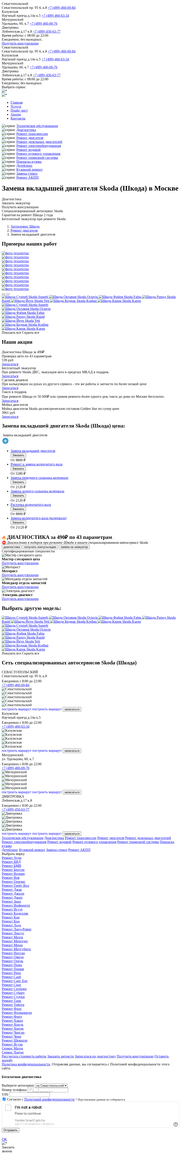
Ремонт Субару (13, 993)
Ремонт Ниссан (13, 953)
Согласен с (41, 1099)
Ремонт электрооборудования (38, 146)
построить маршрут (16, 709)
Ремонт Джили (13, 893)
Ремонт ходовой (28, 150)
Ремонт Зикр (11, 901)
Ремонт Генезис (13, 881)
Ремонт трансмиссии (32, 134)
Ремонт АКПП (27, 177)
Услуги (16, 106)
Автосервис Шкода (25, 226)
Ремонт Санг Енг (15, 981)
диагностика (12, 547)
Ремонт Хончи (13, 1028)
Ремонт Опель (12, 961)
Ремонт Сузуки (13, 997)
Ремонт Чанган (13, 1032)
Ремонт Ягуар (12, 1044)
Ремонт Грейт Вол (15, 885)
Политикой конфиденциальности (49, 1099)
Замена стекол (27, 173)
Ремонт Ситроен (14, 989)
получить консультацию (40, 547)
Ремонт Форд (12, 1016)
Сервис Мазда (12, 1048)
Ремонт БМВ (11, 866)
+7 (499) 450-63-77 (46, 31)
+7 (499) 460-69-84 (61, 7)
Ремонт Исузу (12, 909)
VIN (5, 1094)
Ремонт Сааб (11, 977)
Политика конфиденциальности (26, 1064)
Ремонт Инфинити (16, 905)
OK (4, 1139)
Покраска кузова (28, 161)
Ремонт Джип (12, 897)
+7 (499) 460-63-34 (55, 15)
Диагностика (26, 130)
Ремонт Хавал (12, 1020)
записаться (71, 709)
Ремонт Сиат (11, 985)
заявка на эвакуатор (74, 547)
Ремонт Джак (12, 889)
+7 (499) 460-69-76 (43, 23)
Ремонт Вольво (13, 874)
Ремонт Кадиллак (15, 913)
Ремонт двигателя (29, 138)
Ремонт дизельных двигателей (39, 142)
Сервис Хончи (13, 1052)
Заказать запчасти (60, 1056)
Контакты (18, 118)
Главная (17, 102)
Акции (16, 114)
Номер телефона (14, 1090)
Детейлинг (24, 165)
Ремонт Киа (11, 921)
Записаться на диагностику (95, 1056)
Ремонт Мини (12, 945)
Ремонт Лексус (13, 933)
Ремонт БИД (11, 862)
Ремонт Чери (11, 1036)
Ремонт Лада (11, 925)
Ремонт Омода (13, 957)
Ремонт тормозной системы (37, 157)
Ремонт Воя (10, 877)
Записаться (10, 364)
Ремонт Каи (11, 917)
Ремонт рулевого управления (38, 154)
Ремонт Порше (13, 969)
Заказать (18, 455)
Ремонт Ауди (11, 858)
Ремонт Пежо (12, 965)
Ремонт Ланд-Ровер (16, 929)
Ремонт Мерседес (15, 941)
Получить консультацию (20, 43)
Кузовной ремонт (29, 169)
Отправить (11, 1130)
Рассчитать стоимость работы (24, 1056)
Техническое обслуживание (37, 126)
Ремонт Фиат (12, 1009)
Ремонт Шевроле (14, 1040)
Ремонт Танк (11, 1001)
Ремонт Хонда (12, 1024)
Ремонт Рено (11, 973)
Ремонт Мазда (12, 937)
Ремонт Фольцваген (17, 1012)
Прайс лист (19, 110)
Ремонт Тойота (13, 1005)
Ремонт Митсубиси (16, 949)
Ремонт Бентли (13, 870)
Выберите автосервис (18, 1085)
